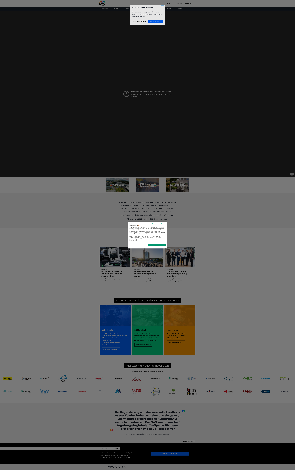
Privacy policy (156, 224)
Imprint (163, 224)
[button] (132, 224)
